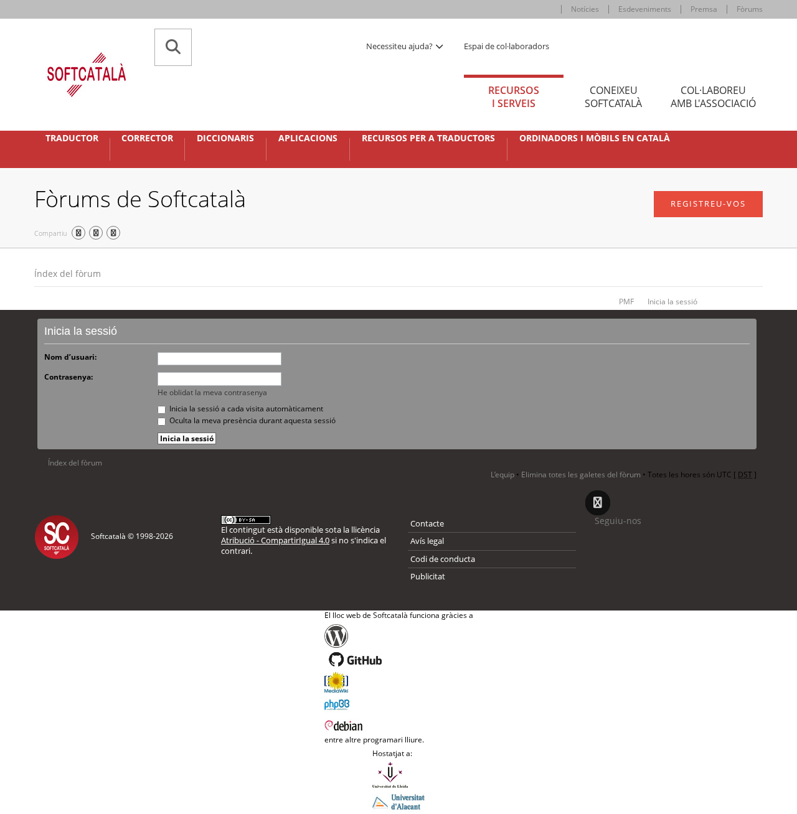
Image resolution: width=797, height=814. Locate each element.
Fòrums (750, 9)
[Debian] (398, 724)
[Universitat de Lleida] (398, 775)
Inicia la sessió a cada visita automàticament (245, 408)
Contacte (427, 523)
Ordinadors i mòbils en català (594, 138)
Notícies (585, 9)
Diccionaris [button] (225, 138)
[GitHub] (398, 659)
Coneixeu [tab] (613, 96)
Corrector (147, 138)
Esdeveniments (644, 9)
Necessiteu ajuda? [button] (400, 46)
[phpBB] (398, 703)
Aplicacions (307, 138)
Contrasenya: (68, 377)
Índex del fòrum (67, 273)
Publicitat (427, 576)
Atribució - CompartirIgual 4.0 (275, 540)
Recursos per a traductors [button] (428, 138)
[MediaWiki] (398, 682)
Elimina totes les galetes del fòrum (581, 474)
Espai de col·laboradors (506, 46)
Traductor (71, 138)
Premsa (704, 9)
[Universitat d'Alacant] (398, 801)
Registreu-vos (708, 203)
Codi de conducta (442, 558)
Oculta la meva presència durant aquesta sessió (251, 420)
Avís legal (427, 540)
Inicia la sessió (672, 301)
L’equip (502, 474)
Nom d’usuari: (70, 357)
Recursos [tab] (513, 96)
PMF (626, 301)
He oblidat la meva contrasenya (212, 392)
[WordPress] (398, 636)
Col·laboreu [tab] (713, 96)
